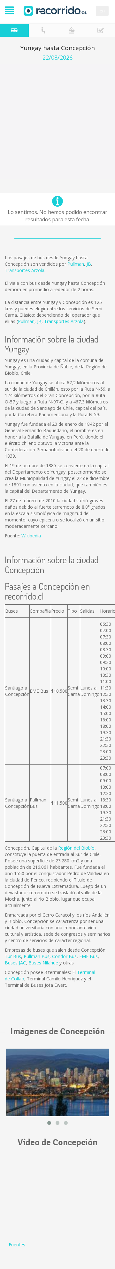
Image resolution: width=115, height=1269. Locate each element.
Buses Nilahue (43, 963)
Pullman (75, 264)
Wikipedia (31, 536)
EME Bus (88, 956)
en (102, 11)
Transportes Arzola (24, 270)
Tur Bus (13, 956)
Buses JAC (15, 963)
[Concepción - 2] (57, 1083)
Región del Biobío (76, 848)
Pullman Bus (37, 956)
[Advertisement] (57, 121)
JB (89, 264)
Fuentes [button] (17, 1245)
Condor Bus (64, 956)
